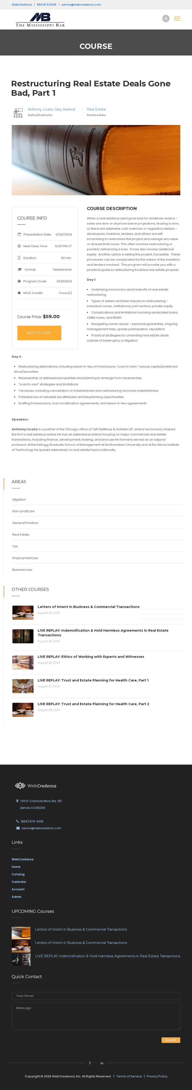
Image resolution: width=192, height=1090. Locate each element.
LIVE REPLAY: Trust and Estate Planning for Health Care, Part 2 (93, 704)
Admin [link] (16, 897)
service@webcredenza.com (41, 828)
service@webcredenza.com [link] (81, 5)
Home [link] (16, 867)
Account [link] (18, 889)
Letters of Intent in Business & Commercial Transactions (89, 607)
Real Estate (96, 109)
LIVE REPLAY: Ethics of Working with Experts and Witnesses (91, 657)
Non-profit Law (23, 511)
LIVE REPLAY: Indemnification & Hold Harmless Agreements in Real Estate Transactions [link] (107, 956)
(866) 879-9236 (32, 821)
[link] (43, 19)
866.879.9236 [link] (46, 5)
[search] (166, 18)
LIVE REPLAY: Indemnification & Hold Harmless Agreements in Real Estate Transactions (103, 632)
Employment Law (25, 558)
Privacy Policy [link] (157, 1076)
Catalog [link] (18, 874)
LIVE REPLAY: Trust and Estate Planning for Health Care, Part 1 (93, 680)
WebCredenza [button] (22, 5)
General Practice (25, 523)
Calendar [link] (19, 882)
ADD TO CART (39, 333)
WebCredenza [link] (22, 859)
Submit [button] (171, 1040)
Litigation (19, 499)
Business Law (22, 569)
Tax (15, 546)
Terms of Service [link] (129, 1076)
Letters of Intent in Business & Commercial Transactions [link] (81, 929)
